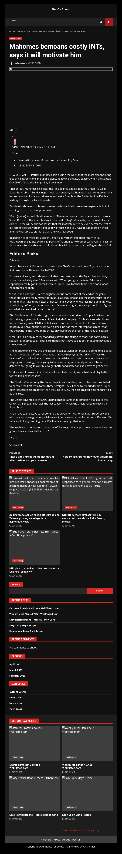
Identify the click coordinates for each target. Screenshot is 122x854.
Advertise (109, 22)
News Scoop (15, 38)
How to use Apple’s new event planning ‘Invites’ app (88, 456)
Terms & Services (72, 830)
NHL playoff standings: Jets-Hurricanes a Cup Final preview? (34, 547)
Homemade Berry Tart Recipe (26, 631)
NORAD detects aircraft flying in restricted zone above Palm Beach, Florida (87, 493)
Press (57, 839)
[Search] (101, 22)
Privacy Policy (92, 830)
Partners (46, 839)
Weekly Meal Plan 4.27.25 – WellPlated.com (33, 613)
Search (16, 584)
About (66, 839)
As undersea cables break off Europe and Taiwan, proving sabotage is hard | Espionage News (34, 493)
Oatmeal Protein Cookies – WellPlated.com (34, 608)
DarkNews (72, 846)
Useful (76, 839)
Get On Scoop (61, 9)
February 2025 (17, 675)
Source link (16, 445)
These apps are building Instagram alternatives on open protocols (31, 456)
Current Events (18, 691)
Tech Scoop (16, 708)
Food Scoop (15, 697)
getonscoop (20, 62)
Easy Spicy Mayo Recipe (22, 625)
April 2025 (14, 664)
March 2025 (15, 670)
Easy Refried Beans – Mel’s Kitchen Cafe (32, 619)
